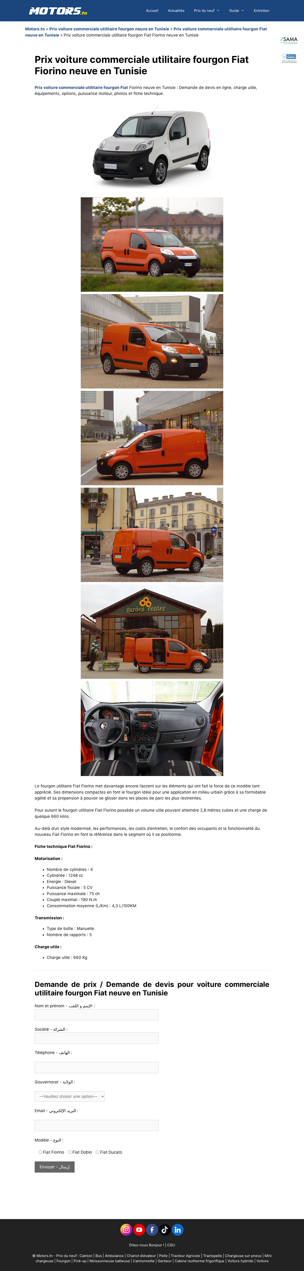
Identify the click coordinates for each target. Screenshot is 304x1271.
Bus (98, 1255)
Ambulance (114, 1255)
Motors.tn (35, 29)
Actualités (176, 10)
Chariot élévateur (142, 1255)
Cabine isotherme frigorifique (200, 1261)
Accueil (152, 10)
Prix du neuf (204, 10)
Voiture (262, 1261)
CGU (171, 1245)
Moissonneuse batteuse (110, 1261)
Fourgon (64, 1261)
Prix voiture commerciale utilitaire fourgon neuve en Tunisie (109, 29)
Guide (234, 10)
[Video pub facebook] (289, 70)
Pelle (163, 1255)
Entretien (261, 10)
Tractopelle (213, 1255)
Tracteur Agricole (185, 1255)
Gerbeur (165, 1261)
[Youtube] (139, 1234)
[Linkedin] (126, 1234)
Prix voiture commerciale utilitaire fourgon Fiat (81, 87)
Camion (86, 1255)
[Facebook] (152, 1234)
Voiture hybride (241, 1261)
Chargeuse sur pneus (243, 1255)
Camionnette (144, 1261)
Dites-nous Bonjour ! (146, 1245)
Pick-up (80, 1261)
